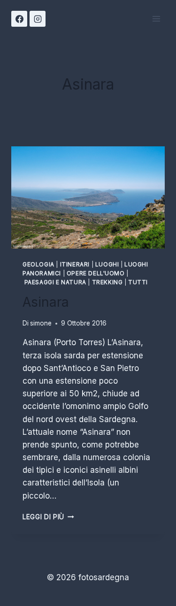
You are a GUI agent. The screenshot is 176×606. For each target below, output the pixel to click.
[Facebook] (19, 19)
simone (41, 323)
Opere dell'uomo (96, 273)
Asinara (46, 302)
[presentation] (88, 197)
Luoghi (107, 264)
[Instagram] (38, 19)
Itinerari (75, 264)
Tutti (138, 282)
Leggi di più (48, 517)
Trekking (107, 282)
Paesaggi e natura (55, 282)
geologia (38, 264)
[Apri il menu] (156, 18)
